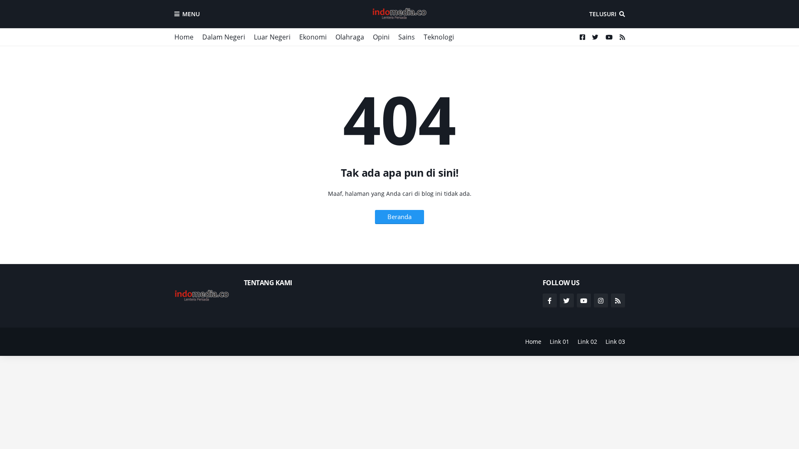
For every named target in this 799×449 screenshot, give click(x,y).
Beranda (399, 216)
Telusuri (602, 14)
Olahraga (349, 37)
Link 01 (559, 341)
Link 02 (587, 341)
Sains (406, 37)
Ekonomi (313, 37)
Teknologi (439, 37)
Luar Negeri (272, 37)
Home (184, 37)
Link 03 (615, 341)
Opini (381, 37)
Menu (191, 14)
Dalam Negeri (223, 37)
